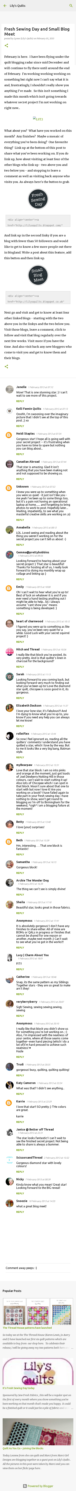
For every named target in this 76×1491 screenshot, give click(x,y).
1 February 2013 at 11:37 (55, 705)
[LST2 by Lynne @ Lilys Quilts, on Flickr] (38, 119)
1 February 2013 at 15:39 (36, 840)
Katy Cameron (26, 1082)
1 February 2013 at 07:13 (55, 409)
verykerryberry (26, 1001)
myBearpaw (24, 764)
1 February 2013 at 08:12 (44, 527)
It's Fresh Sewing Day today (18, 1388)
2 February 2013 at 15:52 (56, 1157)
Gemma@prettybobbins (32, 552)
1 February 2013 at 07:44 (53, 462)
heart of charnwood (29, 621)
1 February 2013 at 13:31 (46, 765)
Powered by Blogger (40, 1486)
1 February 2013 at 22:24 (49, 1083)
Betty (20, 821)
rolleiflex (22, 733)
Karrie (20, 1101)
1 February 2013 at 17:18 (38, 902)
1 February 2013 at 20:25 (37, 1064)
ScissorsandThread (29, 1157)
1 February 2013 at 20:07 (51, 1002)
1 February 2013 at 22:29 (38, 1101)
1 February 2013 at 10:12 (57, 621)
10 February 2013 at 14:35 (42, 1201)
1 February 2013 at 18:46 (43, 977)
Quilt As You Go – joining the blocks (23, 1448)
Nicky (20, 1179)
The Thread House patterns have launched (27, 1327)
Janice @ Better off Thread (35, 1129)
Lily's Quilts (17, 5)
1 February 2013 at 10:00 (37, 587)
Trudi (20, 1064)
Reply (20, 401)
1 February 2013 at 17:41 (46, 921)
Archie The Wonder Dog (32, 880)
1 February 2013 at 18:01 (30, 958)
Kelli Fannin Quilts (28, 408)
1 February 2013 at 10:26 (53, 649)
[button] (6, 45)
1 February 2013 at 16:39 (30, 884)
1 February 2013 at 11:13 (38, 674)
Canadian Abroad (28, 461)
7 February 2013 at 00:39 (37, 1179)
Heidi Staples (25, 433)
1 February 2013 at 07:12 (40, 387)
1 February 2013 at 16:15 (43, 862)
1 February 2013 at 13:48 (37, 822)
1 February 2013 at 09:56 (30, 555)
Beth (19, 840)
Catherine (23, 976)
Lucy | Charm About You (32, 955)
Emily (20, 586)
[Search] (71, 5)
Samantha (23, 862)
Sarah (20, 674)
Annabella (23, 527)
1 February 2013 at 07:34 (48, 433)
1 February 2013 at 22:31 (30, 1133)
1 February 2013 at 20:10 (46, 1023)
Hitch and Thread (28, 649)
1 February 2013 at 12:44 (43, 734)
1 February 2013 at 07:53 (42, 486)
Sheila (20, 902)
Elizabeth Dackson (28, 705)
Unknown (22, 486)
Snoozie (21, 1201)
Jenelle (21, 387)
